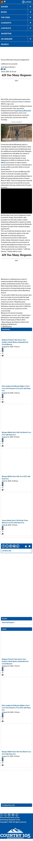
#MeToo (4, 162)
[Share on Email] (4, 69)
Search (5, 44)
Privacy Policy (5, 817)
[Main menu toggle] (2, 2)
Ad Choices (4, 826)
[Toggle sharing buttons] (2, 349)
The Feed (5, 17)
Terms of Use (15, 817)
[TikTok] (17, 546)
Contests (6, 28)
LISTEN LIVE (6, 551)
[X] (7, 546)
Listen (28, 2)
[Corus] (0, 824)
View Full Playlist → (9, 622)
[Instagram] (10, 546)
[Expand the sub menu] (30, 6)
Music (4, 12)
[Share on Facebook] (1, 69)
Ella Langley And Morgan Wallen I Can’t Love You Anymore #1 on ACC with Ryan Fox (16, 388)
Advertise (6, 34)
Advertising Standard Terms (10, 820)
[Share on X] (3, 69)
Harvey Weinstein (24, 110)
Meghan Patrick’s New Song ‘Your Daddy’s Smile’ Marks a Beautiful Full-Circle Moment (15, 342)
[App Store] (26, 546)
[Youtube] (14, 546)
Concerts (6, 23)
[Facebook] (3, 546)
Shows (4, 7)
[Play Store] (29, 546)
